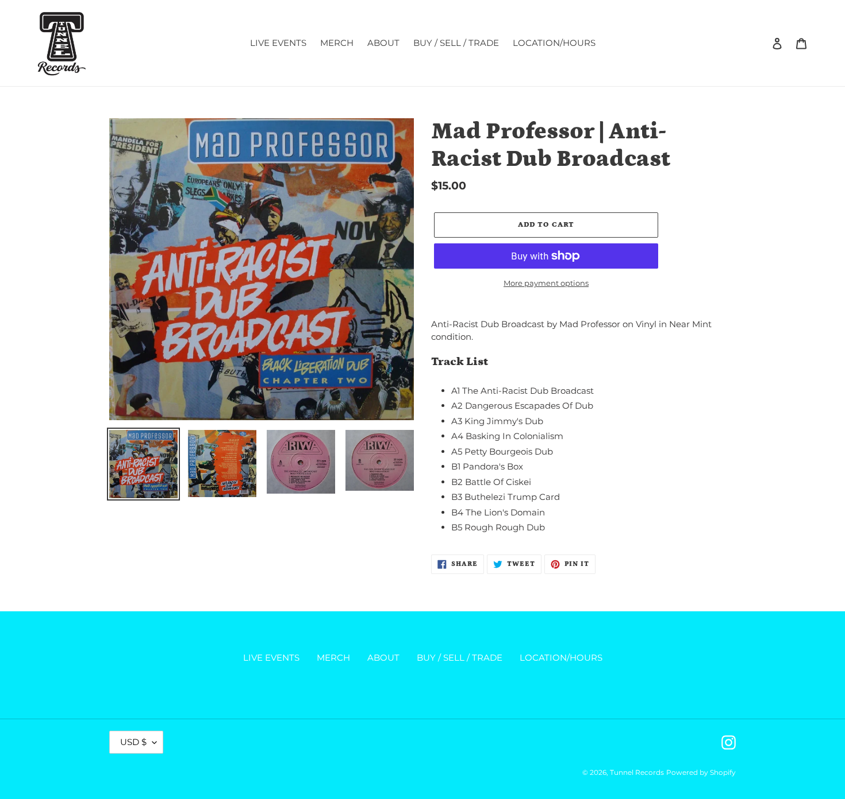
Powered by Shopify (701, 772)
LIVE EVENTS (271, 657)
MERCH (333, 657)
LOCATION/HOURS (561, 657)
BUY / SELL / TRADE (459, 657)
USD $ (133, 741)
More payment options (546, 283)
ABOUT (383, 657)
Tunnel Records (637, 772)
